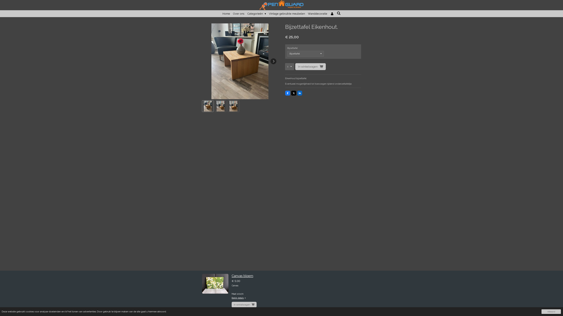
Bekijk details (238, 298)
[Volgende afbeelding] (273, 61)
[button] (208, 106)
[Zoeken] (338, 13)
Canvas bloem (242, 276)
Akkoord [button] (551, 311)
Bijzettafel (292, 48)
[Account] (332, 13)
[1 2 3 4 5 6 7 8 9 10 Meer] (289, 66)
